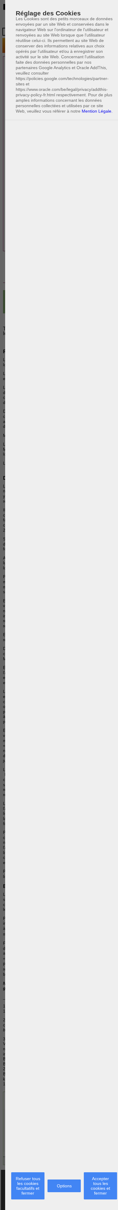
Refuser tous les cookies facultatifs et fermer (28, 1186)
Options (64, 1185)
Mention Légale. (97, 111)
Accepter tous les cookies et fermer (100, 1186)
